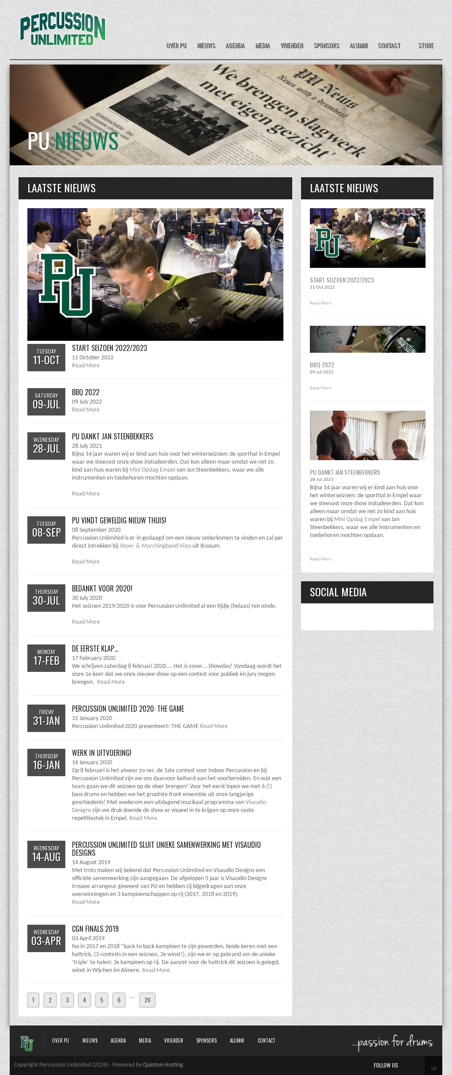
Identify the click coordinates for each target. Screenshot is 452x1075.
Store (425, 45)
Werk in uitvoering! (102, 752)
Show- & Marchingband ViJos (155, 546)
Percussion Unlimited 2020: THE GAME (128, 708)
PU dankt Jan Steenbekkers (112, 436)
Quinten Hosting (163, 1065)
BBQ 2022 (85, 392)
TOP (434, 1068)
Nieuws (206, 45)
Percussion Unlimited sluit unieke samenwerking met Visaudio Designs (166, 848)
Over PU (176, 45)
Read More (86, 365)
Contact (389, 45)
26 (147, 999)
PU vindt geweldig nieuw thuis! (119, 520)
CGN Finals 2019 (95, 928)
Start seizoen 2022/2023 (109, 348)
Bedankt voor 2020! (102, 588)
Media (262, 45)
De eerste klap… (95, 648)
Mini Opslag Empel (152, 470)
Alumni (358, 45)
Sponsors (326, 45)
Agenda (235, 45)
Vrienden (291, 45)
